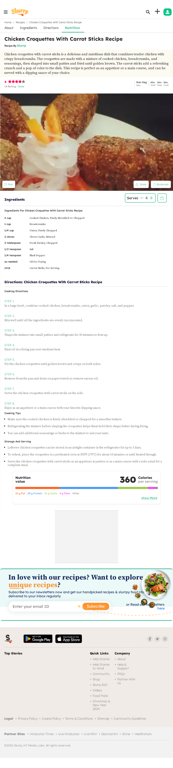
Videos (97, 690)
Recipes (20, 22)
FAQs (121, 674)
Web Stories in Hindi (101, 666)
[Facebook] (150, 639)
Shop (96, 679)
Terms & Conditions (79, 719)
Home (8, 22)
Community (101, 674)
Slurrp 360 (100, 685)
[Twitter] (157, 639)
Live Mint (90, 734)
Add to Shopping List (162, 198)
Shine (126, 734)
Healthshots (143, 734)
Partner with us (126, 681)
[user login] (168, 12)
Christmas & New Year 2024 (101, 705)
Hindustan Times (42, 734)
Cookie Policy (51, 719)
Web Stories (101, 659)
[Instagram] (165, 639)
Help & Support (123, 666)
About (121, 659)
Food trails (100, 696)
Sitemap (103, 719)
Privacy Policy (28, 719)
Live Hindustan (69, 734)
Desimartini (109, 734)
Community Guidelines (130, 719)
